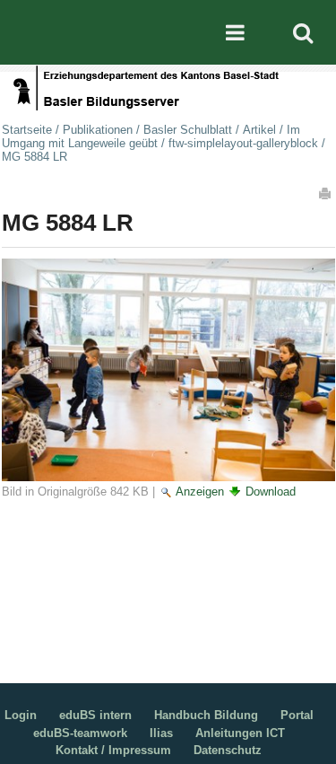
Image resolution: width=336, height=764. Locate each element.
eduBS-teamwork (80, 733)
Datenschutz (228, 750)
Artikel (259, 129)
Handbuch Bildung (206, 715)
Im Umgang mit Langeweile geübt (151, 136)
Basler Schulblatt (187, 129)
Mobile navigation (234, 32)
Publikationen (98, 129)
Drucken (326, 193)
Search (303, 32)
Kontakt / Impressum (113, 750)
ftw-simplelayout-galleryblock (243, 143)
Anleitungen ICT (240, 733)
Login (20, 715)
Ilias (161, 733)
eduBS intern (95, 715)
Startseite (27, 129)
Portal (297, 715)
